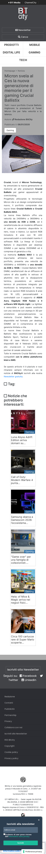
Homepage (9, 70)
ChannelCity (30, 2)
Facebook (29, 676)
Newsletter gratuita (13, 376)
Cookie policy (11, 752)
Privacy (8, 721)
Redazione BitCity (23, 119)
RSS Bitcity (9, 739)
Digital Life (11, 52)
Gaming (10, 130)
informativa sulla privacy (19, 836)
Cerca (24, 36)
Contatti (8, 702)
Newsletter (24, 30)
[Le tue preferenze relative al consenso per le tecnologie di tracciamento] (32, 851)
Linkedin (30, 680)
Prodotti (11, 44)
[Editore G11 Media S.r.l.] (23, 816)
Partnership (10, 715)
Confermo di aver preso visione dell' (18, 836)
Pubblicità (9, 709)
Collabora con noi (13, 727)
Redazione (9, 696)
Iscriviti (21, 843)
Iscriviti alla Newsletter (23, 670)
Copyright (9, 745)
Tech (23, 60)
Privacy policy (11, 758)
